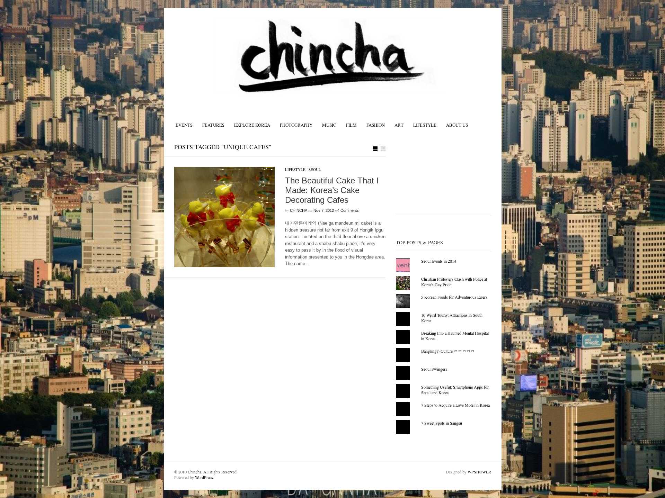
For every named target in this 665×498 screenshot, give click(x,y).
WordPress (204, 477)
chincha (298, 210)
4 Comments (348, 210)
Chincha (194, 471)
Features (213, 125)
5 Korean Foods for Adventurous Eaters (454, 297)
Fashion (375, 125)
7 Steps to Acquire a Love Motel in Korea (455, 405)
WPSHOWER (479, 471)
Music (329, 125)
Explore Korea (252, 125)
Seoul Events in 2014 (438, 261)
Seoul (315, 169)
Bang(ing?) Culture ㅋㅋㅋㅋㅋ (448, 351)
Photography (296, 125)
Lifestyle (424, 125)
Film (351, 125)
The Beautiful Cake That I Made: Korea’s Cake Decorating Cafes (332, 190)
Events (184, 125)
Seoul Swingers (434, 369)
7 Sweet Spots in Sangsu (441, 423)
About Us (457, 125)
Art (399, 125)
